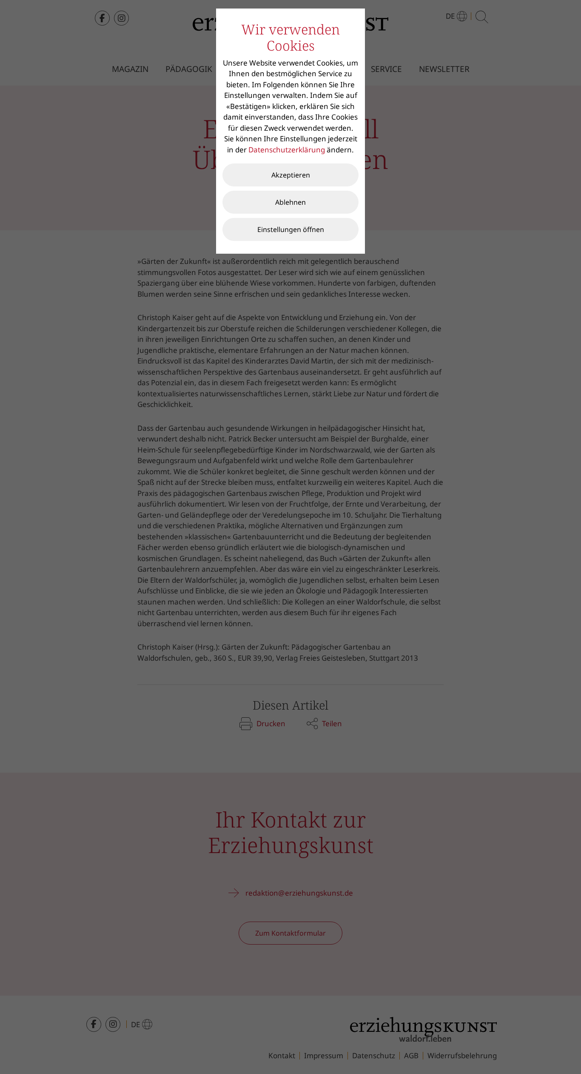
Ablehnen (290, 202)
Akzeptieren (290, 175)
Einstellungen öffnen (290, 229)
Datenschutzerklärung (286, 150)
